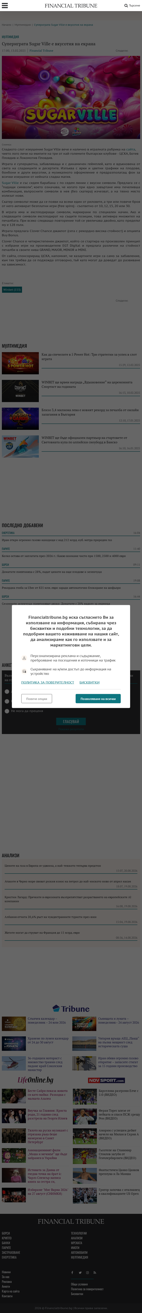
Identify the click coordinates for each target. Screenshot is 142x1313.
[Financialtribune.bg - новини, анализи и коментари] (71, 5)
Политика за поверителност (47, 682)
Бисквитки (89, 682)
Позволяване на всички (98, 699)
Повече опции (36, 699)
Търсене (134, 5)
